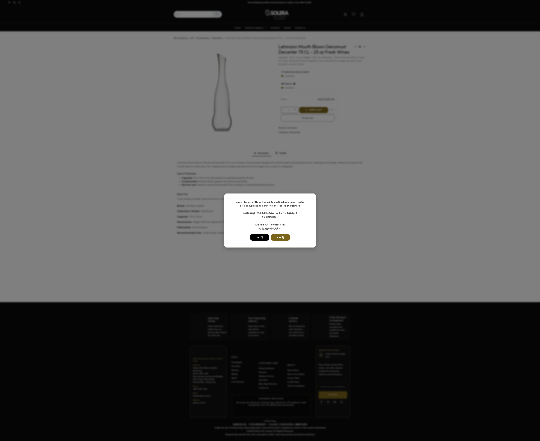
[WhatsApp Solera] (533, 434)
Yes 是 (280, 237)
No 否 (259, 237)
